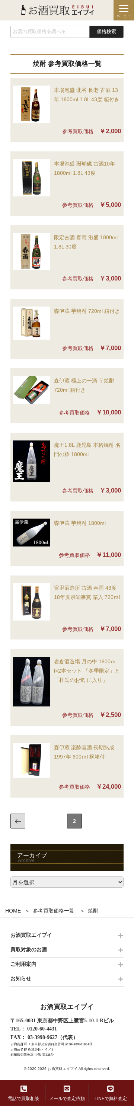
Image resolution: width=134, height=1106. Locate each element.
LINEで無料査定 (111, 1098)
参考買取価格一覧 (53, 911)
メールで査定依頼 (67, 1098)
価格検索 (106, 31)
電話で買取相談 (23, 1098)
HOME (13, 911)
